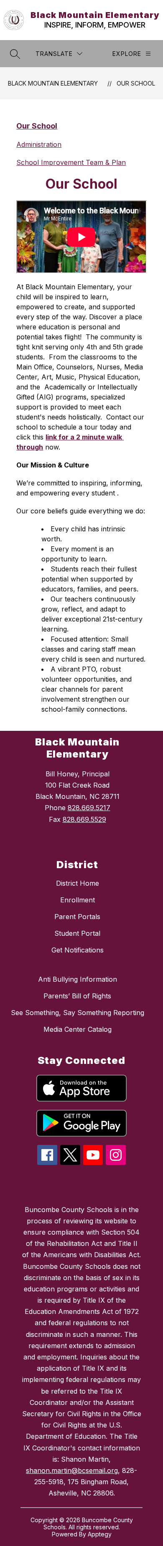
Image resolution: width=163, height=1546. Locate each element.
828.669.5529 (84, 819)
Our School (136, 83)
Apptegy (100, 1534)
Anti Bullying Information (77, 979)
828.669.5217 (89, 807)
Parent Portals (77, 916)
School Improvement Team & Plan (71, 162)
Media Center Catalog (77, 1029)
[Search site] (15, 54)
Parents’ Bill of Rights (77, 996)
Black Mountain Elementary (53, 83)
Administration (38, 144)
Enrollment (77, 900)
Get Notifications (77, 950)
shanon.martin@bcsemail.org (72, 1470)
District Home (77, 883)
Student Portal (77, 933)
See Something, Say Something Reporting (77, 1012)
